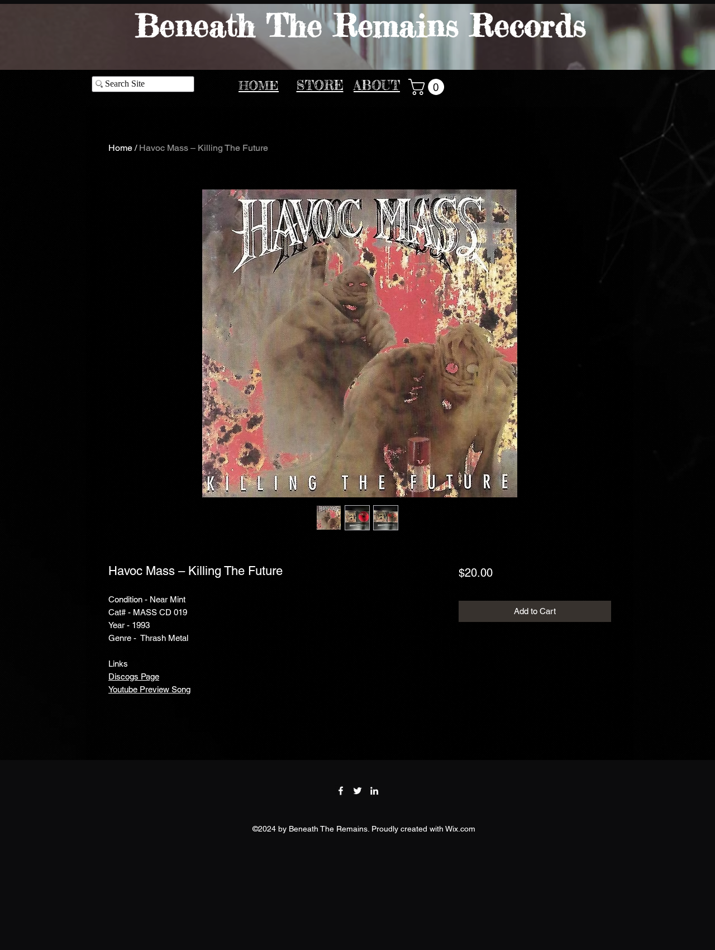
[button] (428, 87)
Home (120, 147)
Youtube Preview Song (149, 689)
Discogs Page (133, 676)
